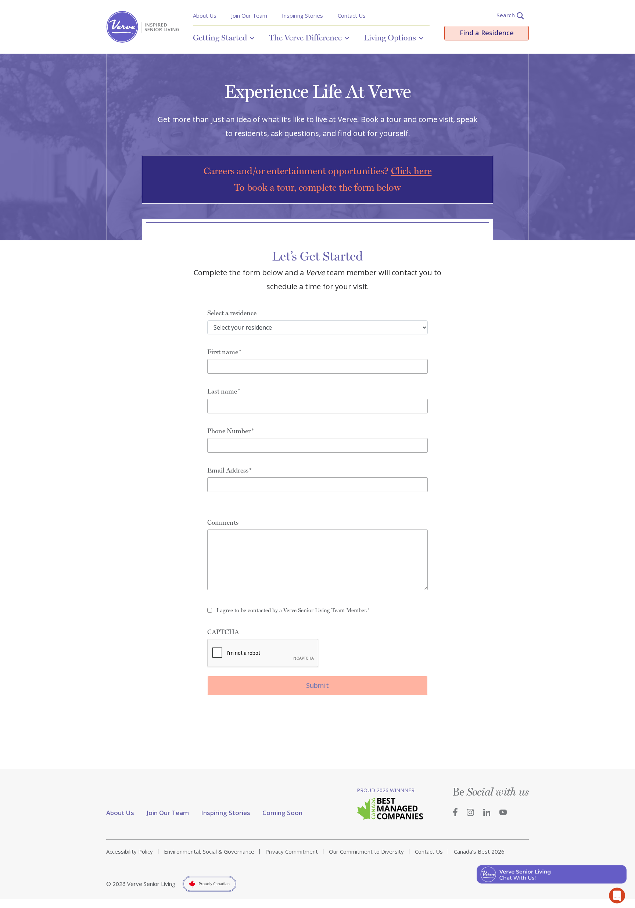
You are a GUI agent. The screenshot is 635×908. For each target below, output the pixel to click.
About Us (204, 15)
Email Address (227, 470)
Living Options (390, 37)
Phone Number (229, 431)
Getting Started (220, 37)
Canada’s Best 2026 (479, 851)
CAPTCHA (223, 632)
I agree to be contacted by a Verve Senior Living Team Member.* (293, 610)
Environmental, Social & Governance (209, 851)
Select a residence (231, 313)
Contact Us (352, 15)
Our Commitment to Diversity (366, 851)
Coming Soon (282, 812)
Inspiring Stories (302, 15)
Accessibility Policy (129, 851)
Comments (222, 522)
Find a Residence (487, 32)
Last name (222, 391)
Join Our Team (249, 15)
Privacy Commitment (291, 851)
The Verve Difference (305, 37)
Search (505, 15)
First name (222, 352)
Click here (411, 170)
